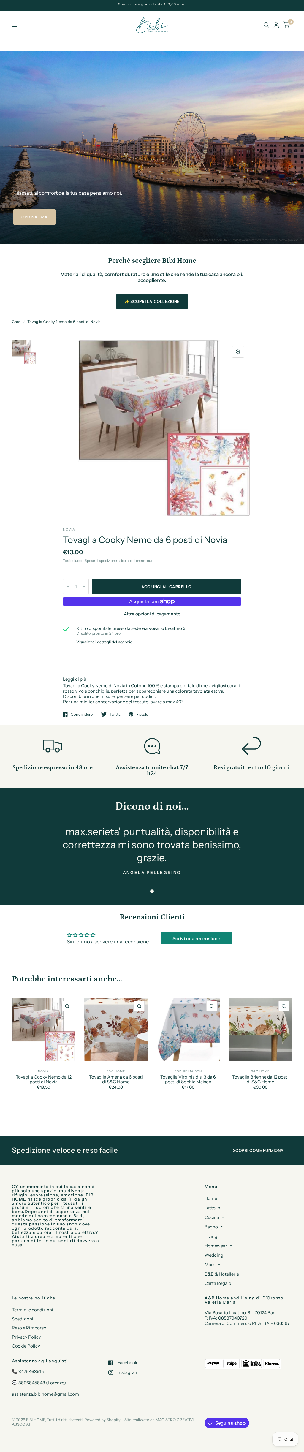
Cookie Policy (26, 1346)
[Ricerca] (266, 25)
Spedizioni (22, 1319)
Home (211, 1198)
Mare (210, 1264)
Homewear (216, 1246)
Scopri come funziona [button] (258, 1150)
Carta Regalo (218, 1283)
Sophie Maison (188, 1071)
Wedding (214, 1255)
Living (211, 1236)
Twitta (115, 714)
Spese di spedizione (101, 560)
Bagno (211, 1227)
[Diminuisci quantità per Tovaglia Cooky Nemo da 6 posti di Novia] (67, 586)
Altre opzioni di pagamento (152, 614)
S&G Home (116, 1071)
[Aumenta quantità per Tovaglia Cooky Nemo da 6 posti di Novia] (84, 586)
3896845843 (31, 1383)
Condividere (82, 714)
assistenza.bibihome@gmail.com (45, 1394)
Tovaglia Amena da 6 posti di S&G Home (116, 1079)
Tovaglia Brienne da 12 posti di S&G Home (260, 1079)
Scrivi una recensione (196, 938)
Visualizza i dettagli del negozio (104, 642)
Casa (16, 321)
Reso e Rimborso (29, 1328)
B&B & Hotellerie (222, 1274)
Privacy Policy (26, 1337)
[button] (34, 217)
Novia (43, 1071)
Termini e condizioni (32, 1309)
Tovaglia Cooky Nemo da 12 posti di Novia (44, 1079)
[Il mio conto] (276, 25)
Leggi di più (74, 679)
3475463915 (31, 1371)
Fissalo (142, 714)
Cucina (212, 1217)
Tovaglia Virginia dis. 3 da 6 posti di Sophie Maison (188, 1079)
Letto (210, 1208)
